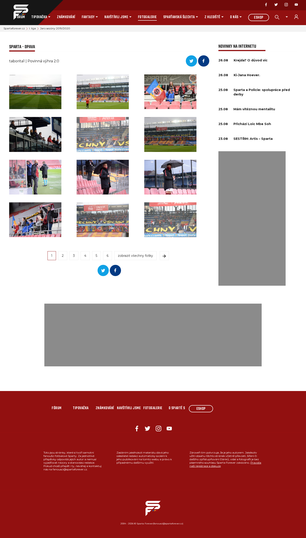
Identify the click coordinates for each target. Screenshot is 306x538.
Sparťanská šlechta (179, 17)
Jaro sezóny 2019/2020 (55, 28)
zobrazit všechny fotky (135, 256)
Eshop (258, 18)
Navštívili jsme (116, 17)
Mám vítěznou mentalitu (254, 109)
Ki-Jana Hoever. (247, 75)
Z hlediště (212, 17)
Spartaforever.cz (14, 28)
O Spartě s (177, 408)
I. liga (32, 28)
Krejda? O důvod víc (250, 60)
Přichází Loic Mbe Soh (252, 124)
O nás (234, 17)
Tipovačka (39, 17)
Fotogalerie (147, 17)
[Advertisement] (252, 218)
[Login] (298, 17)
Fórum (20, 17)
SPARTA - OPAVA (22, 46)
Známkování (66, 17)
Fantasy (88, 17)
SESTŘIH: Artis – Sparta (253, 139)
